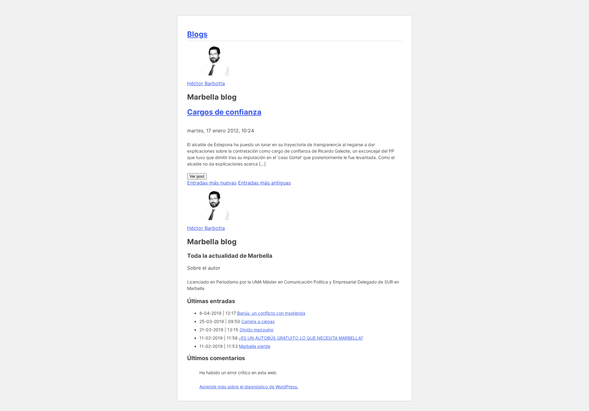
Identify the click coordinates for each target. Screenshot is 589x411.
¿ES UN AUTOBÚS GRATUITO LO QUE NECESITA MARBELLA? (301, 338)
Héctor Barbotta (206, 83)
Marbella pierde (254, 346)
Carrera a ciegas (258, 321)
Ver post (197, 176)
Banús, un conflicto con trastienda (271, 313)
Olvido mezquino (256, 329)
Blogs (197, 34)
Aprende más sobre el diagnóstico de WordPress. (248, 386)
